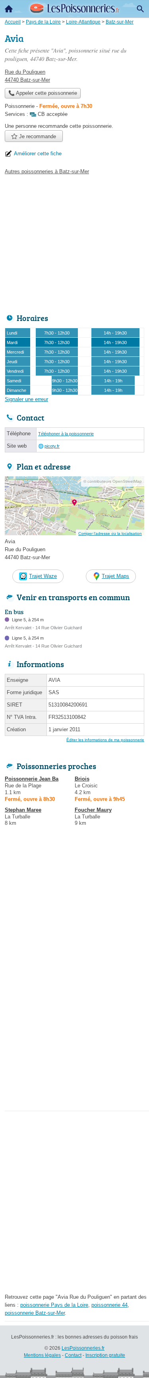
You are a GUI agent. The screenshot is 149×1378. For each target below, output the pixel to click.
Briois (82, 779)
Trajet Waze (43, 576)
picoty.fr (52, 446)
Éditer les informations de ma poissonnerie (105, 740)
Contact (73, 1355)
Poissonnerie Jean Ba (31, 779)
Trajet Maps (115, 576)
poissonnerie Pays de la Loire (54, 1305)
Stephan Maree (23, 810)
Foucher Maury (93, 810)
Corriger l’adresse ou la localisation (110, 533)
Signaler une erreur (26, 399)
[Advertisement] (74, 1033)
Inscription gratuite (105, 1355)
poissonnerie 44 (109, 1305)
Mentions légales (42, 1355)
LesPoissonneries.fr (83, 1348)
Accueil (8, 9)
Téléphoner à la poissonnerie (66, 433)
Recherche (140, 9)
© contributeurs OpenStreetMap (112, 481)
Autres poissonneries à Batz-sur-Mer (47, 171)
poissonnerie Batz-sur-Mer (35, 1313)
